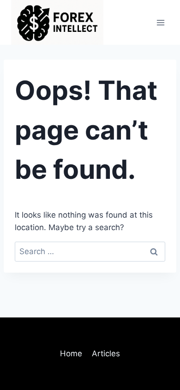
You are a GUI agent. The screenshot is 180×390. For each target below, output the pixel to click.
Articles (106, 353)
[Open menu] (160, 22)
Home (71, 353)
